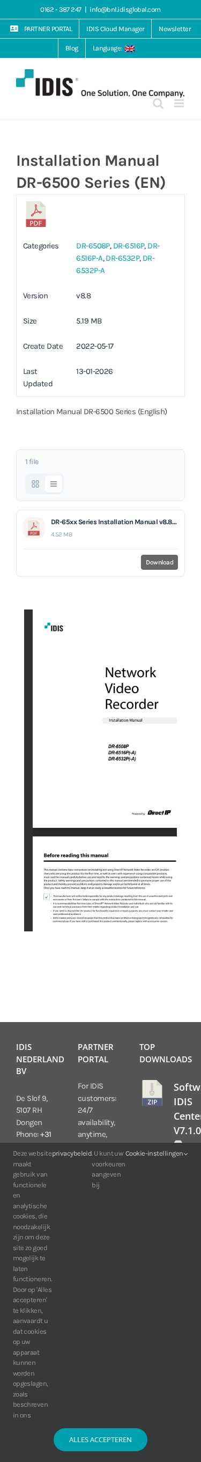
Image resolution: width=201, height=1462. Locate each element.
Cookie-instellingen (154, 1153)
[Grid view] (35, 484)
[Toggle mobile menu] (179, 103)
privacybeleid (72, 1153)
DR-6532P (122, 258)
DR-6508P (93, 246)
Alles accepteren (100, 1439)
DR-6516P (129, 246)
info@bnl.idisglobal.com (125, 9)
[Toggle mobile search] (158, 103)
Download (159, 562)
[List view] (53, 484)
